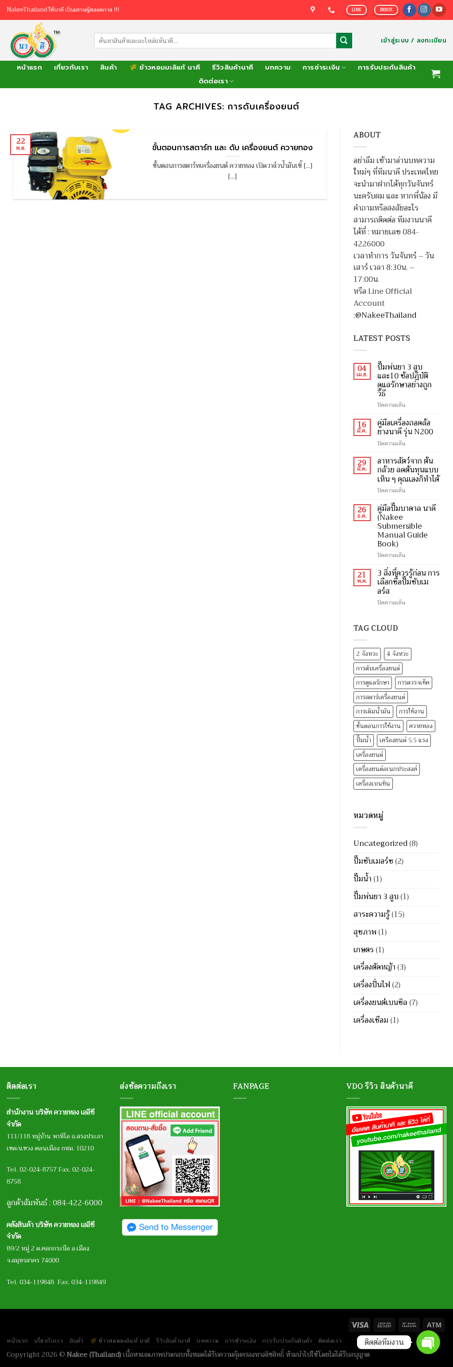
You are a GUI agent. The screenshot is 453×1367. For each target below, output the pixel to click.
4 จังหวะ (398, 654)
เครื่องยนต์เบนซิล (380, 1002)
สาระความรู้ (371, 914)
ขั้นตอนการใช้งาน (378, 726)
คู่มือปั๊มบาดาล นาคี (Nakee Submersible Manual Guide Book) (406, 526)
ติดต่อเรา (213, 81)
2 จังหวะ (367, 654)
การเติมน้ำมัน (373, 711)
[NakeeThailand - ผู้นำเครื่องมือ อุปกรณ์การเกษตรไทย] (44, 40)
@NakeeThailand (385, 315)
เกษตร (363, 949)
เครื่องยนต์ (369, 755)
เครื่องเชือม (370, 1020)
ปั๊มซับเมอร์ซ (373, 861)
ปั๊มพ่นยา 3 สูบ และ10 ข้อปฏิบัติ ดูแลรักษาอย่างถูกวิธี (404, 381)
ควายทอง (421, 726)
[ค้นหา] (344, 40)
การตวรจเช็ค (414, 683)
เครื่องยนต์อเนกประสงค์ (386, 769)
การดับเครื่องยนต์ (378, 668)
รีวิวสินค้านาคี (232, 67)
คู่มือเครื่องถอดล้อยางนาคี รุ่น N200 (405, 427)
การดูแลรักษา (372, 683)
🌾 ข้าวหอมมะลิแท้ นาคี (164, 67)
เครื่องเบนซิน (373, 784)
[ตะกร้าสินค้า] (436, 73)
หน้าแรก (29, 67)
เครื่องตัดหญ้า (374, 967)
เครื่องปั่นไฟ (371, 984)
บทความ (278, 67)
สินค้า (108, 67)
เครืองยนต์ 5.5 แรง (404, 740)
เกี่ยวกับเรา (71, 67)
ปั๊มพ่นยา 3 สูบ (376, 896)
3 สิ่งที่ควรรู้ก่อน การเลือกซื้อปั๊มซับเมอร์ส (408, 582)
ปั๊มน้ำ (363, 740)
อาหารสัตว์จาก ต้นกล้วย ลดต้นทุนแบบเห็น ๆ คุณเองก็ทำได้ (408, 470)
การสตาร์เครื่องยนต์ (380, 697)
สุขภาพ (364, 932)
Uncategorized (380, 843)
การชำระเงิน (321, 67)
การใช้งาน (411, 711)
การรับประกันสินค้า (386, 67)
